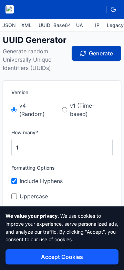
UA (79, 25)
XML (26, 25)
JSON (9, 25)
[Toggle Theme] (113, 9)
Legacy (115, 25)
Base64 (62, 25)
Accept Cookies (62, 256)
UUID (44, 25)
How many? (24, 132)
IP (97, 25)
